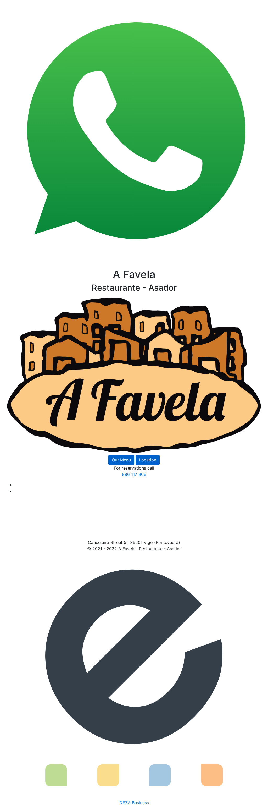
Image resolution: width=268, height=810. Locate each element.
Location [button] (147, 459)
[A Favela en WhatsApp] (134, 133)
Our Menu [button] (121, 459)
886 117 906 (134, 474)
